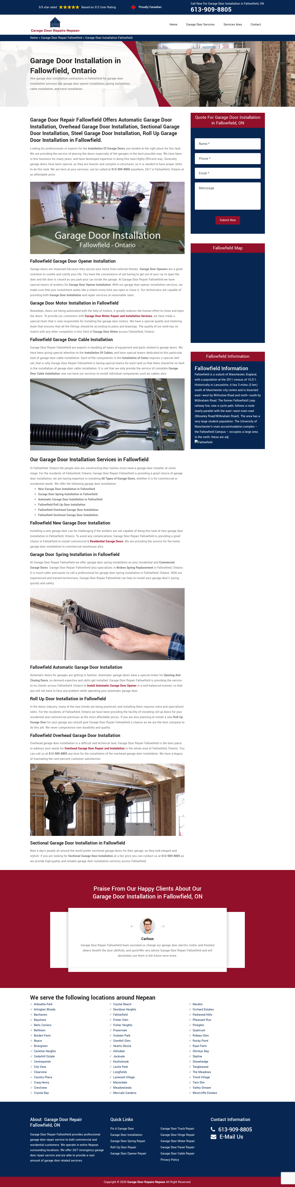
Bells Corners (43, 1025)
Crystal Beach (122, 1004)
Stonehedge (200, 1062)
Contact (256, 24)
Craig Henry (41, 1082)
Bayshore (40, 1020)
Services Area (233, 24)
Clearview (40, 1072)
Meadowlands (122, 1088)
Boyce (38, 1041)
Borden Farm (42, 1036)
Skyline (197, 1056)
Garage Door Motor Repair (178, 1141)
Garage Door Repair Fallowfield (61, 38)
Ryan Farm (200, 1046)
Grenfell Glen (121, 1041)
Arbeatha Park (43, 1004)
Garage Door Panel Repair (177, 1147)
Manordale (120, 1082)
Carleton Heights (45, 1051)
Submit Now (228, 220)
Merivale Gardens (124, 1093)
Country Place (43, 1077)
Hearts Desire (122, 1046)
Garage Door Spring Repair (127, 1141)
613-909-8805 (211, 9)
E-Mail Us (231, 1137)
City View (40, 1067)
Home (173, 24)
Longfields (120, 1072)
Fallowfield (120, 1015)
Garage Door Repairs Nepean (146, 1182)
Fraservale (120, 1030)
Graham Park (121, 1036)
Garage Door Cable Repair (177, 1153)
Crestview (40, 1088)
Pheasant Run (202, 1020)
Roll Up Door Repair (123, 1147)
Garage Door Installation (126, 1135)
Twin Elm (199, 1082)
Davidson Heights (124, 1009)
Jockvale (119, 1056)
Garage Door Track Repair (177, 1129)
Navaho (197, 1004)
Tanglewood (200, 1067)
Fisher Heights (122, 1025)
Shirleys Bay (201, 1051)
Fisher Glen (120, 1020)
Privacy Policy (170, 1160)
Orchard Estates (203, 1009)
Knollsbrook (121, 1062)
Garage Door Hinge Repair (178, 1135)
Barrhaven (40, 1015)
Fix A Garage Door (122, 1129)
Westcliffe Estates (205, 1093)
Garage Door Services (200, 24)
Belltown (39, 1030)
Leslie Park (120, 1067)
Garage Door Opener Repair (128, 1153)
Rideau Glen (201, 1036)
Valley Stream (202, 1088)
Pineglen (198, 1025)
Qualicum (199, 1030)
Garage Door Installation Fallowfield (108, 38)
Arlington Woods (45, 1009)
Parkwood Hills (202, 1015)
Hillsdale (119, 1051)
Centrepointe (42, 1062)
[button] (135, 926)
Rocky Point (200, 1041)
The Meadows (202, 1072)
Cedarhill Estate (44, 1056)
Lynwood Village (124, 1077)
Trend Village (201, 1077)
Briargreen (41, 1046)
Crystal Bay (41, 1093)
